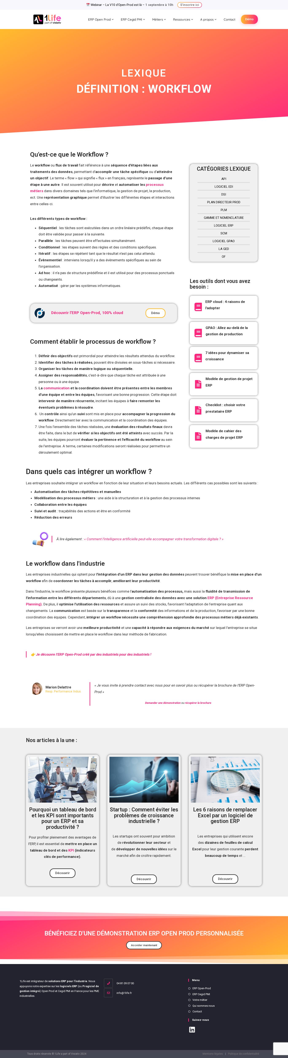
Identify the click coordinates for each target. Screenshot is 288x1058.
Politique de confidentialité (243, 1053)
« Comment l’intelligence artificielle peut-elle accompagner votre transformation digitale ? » (153, 539)
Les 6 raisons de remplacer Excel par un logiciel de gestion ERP (225, 815)
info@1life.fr (124, 993)
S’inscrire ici (189, 5)
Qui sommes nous (203, 1005)
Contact (229, 19)
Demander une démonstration (163, 702)
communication (56, 388)
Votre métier (199, 999)
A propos (207, 19)
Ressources (181, 19)
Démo (249, 19)
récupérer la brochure (198, 702)
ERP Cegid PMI (131, 19)
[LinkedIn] (192, 1030)
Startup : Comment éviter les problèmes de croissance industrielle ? (144, 815)
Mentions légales (213, 1053)
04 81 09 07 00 (125, 983)
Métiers (157, 19)
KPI (70, 850)
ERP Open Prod (99, 19)
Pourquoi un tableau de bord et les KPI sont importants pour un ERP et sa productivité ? (62, 818)
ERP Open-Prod (201, 988)
